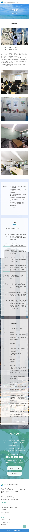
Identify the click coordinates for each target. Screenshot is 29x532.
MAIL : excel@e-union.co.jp (6, 492)
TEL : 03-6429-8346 (5, 499)
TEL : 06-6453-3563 (5, 491)
